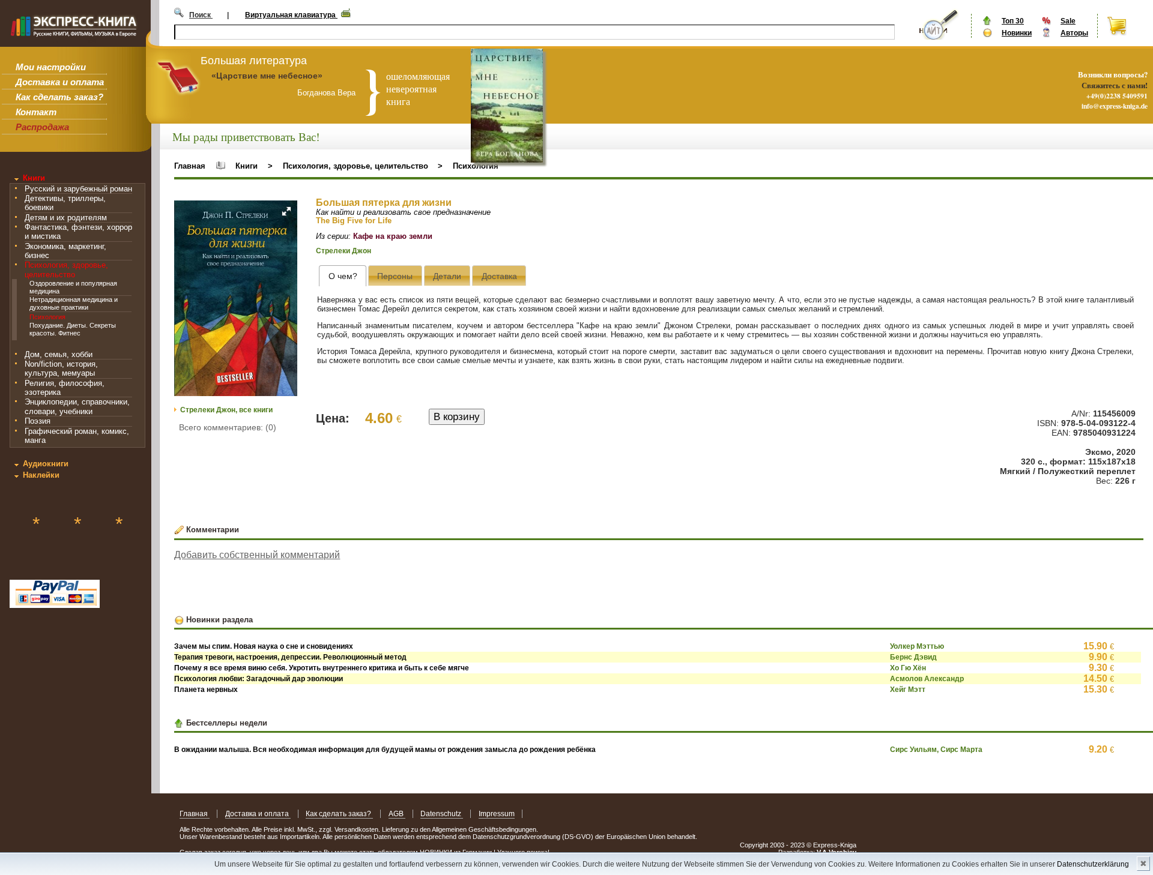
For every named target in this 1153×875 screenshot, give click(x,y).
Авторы (1074, 33)
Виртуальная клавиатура (291, 15)
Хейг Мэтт (907, 689)
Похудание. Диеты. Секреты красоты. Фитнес (72, 329)
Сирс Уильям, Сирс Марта (936, 749)
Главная (189, 165)
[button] (286, 211)
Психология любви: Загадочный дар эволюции (258, 679)
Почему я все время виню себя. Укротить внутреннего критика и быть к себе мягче (321, 668)
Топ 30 (1013, 21)
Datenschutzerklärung (1093, 864)
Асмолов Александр (927, 679)
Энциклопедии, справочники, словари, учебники (77, 406)
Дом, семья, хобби (58, 354)
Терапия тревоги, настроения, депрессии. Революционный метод (290, 657)
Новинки (1017, 33)
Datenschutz (441, 814)
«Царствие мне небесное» (266, 75)
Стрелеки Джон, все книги (226, 410)
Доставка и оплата (60, 82)
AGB (397, 814)
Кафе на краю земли (392, 236)
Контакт (36, 112)
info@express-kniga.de (1115, 106)
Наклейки (41, 475)
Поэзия (37, 420)
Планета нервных (206, 689)
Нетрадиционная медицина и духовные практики (73, 303)
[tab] (342, 275)
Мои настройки (51, 67)
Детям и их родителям (66, 217)
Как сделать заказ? (59, 97)
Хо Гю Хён (908, 668)
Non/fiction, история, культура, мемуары (61, 368)
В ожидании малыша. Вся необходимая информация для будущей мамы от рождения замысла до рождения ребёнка (385, 749)
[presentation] (342, 276)
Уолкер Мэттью (917, 646)
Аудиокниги (45, 463)
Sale (1068, 21)
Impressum (497, 814)
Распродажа (42, 127)
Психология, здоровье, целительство (66, 269)
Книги (34, 177)
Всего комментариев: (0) (227, 427)
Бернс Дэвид (913, 657)
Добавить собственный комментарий (257, 555)
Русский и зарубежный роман (78, 188)
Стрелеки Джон (343, 250)
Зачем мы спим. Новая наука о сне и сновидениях (263, 646)
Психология (47, 316)
